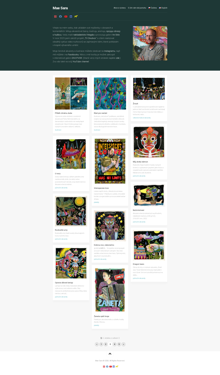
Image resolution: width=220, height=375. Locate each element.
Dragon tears (138, 264)
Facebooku (73, 54)
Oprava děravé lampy (64, 282)
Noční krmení (138, 210)
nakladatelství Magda (83, 34)
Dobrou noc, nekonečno (104, 245)
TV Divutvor (90, 38)
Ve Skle (116, 34)
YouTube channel (81, 61)
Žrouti (135, 103)
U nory (57, 173)
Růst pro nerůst (100, 113)
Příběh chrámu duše (63, 113)
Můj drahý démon (140, 162)
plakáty (96, 202)
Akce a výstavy (120, 8)
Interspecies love (101, 188)
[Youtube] (65, 16)
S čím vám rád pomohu (137, 8)
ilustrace (58, 130)
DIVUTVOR (77, 58)
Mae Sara (60, 8)
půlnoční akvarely (139, 176)
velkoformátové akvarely (142, 118)
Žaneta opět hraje (101, 316)
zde (117, 58)
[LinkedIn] (70, 16)
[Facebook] (60, 16)
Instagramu (109, 51)
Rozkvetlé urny (61, 230)
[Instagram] (55, 16)
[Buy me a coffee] (75, 16)
